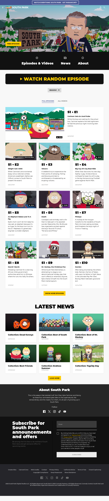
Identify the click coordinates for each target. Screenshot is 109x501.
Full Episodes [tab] (48, 101)
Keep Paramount (56, 472)
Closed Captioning (95, 470)
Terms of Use (76, 435)
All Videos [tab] (62, 101)
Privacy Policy (68, 437)
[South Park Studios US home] (17, 8)
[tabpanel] (54, 199)
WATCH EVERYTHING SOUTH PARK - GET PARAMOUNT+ (55, 3)
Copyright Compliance (40, 472)
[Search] (104, 7)
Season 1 (53, 90)
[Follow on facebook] (44, 411)
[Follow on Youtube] (64, 411)
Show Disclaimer (70, 472)
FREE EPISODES (13, 44)
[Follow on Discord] (57, 477)
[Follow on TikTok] (59, 411)
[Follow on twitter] (49, 411)
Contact (44, 470)
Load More (54, 378)
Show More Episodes (54, 293)
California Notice (69, 470)
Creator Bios (12, 470)
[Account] (100, 7)
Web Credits (35, 470)
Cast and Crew (23, 470)
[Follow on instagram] (54, 411)
